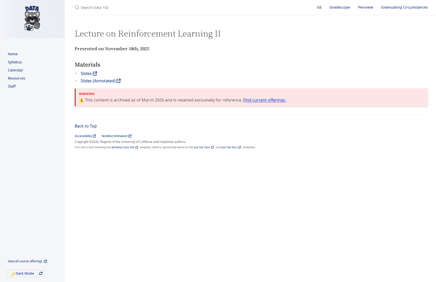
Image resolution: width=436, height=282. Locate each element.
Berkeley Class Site (123, 147)
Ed (319, 7)
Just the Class (202, 147)
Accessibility (83, 136)
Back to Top (86, 126)
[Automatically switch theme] (41, 273)
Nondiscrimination (114, 136)
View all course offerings (25, 261)
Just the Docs (229, 147)
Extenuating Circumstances (404, 7)
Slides (86, 73)
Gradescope (340, 7)
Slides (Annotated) (98, 81)
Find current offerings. (264, 100)
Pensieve (365, 7)
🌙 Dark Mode (22, 273)
